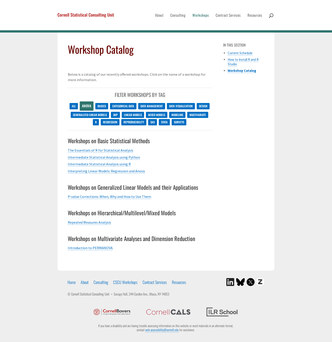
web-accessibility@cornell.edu (162, 329)
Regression (110, 122)
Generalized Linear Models (90, 114)
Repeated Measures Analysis (89, 222)
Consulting (178, 15)
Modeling (177, 114)
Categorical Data (123, 106)
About (159, 15)
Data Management (151, 106)
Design (203, 106)
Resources (255, 15)
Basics (102, 106)
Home (72, 282)
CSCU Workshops (125, 282)
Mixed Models (156, 114)
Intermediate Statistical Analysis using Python (104, 157)
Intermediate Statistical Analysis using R (99, 164)
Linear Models (133, 114)
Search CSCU (271, 20)
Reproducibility (134, 122)
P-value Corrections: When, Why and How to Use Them (109, 196)
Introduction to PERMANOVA (90, 248)
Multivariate (197, 114)
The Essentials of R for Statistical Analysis (100, 150)
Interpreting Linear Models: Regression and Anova (106, 171)
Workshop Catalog (242, 70)
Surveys (179, 122)
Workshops (200, 15)
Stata (164, 122)
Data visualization (181, 106)
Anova (86, 105)
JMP (115, 114)
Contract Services (228, 15)
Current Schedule (240, 53)
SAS (152, 122)
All (74, 106)
